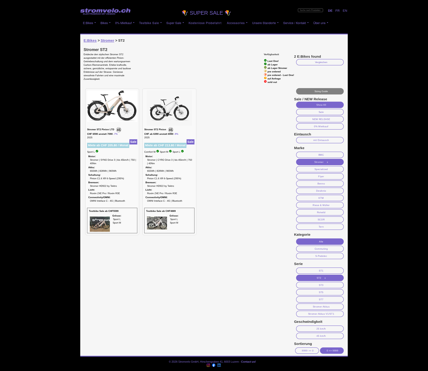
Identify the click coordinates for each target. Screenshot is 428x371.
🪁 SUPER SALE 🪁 (206, 13)
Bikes (104, 23)
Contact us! (248, 361)
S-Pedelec (321, 256)
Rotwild (321, 212)
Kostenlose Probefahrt (205, 23)
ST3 (321, 285)
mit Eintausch (321, 140)
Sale (321, 112)
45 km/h (321, 336)
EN (345, 10)
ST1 (321, 270)
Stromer (107, 40)
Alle (321, 241)
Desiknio (321, 190)
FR (337, 10)
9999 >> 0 (307, 350)
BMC (321, 154)
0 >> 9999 (332, 350)
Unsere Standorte (264, 23)
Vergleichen (321, 62)
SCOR (321, 219)
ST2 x (321, 278)
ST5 (321, 292)
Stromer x (321, 162)
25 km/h (321, 328)
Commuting (321, 248)
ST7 (321, 299)
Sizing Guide (321, 91)
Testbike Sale (149, 23)
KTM (321, 198)
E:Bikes (88, 23)
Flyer (321, 176)
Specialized (321, 169)
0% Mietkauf (321, 126)
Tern (321, 226)
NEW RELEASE (321, 119)
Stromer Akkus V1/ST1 (321, 313)
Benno (321, 183)
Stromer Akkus (321, 306)
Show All (321, 104)
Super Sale (173, 23)
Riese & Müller (321, 205)
